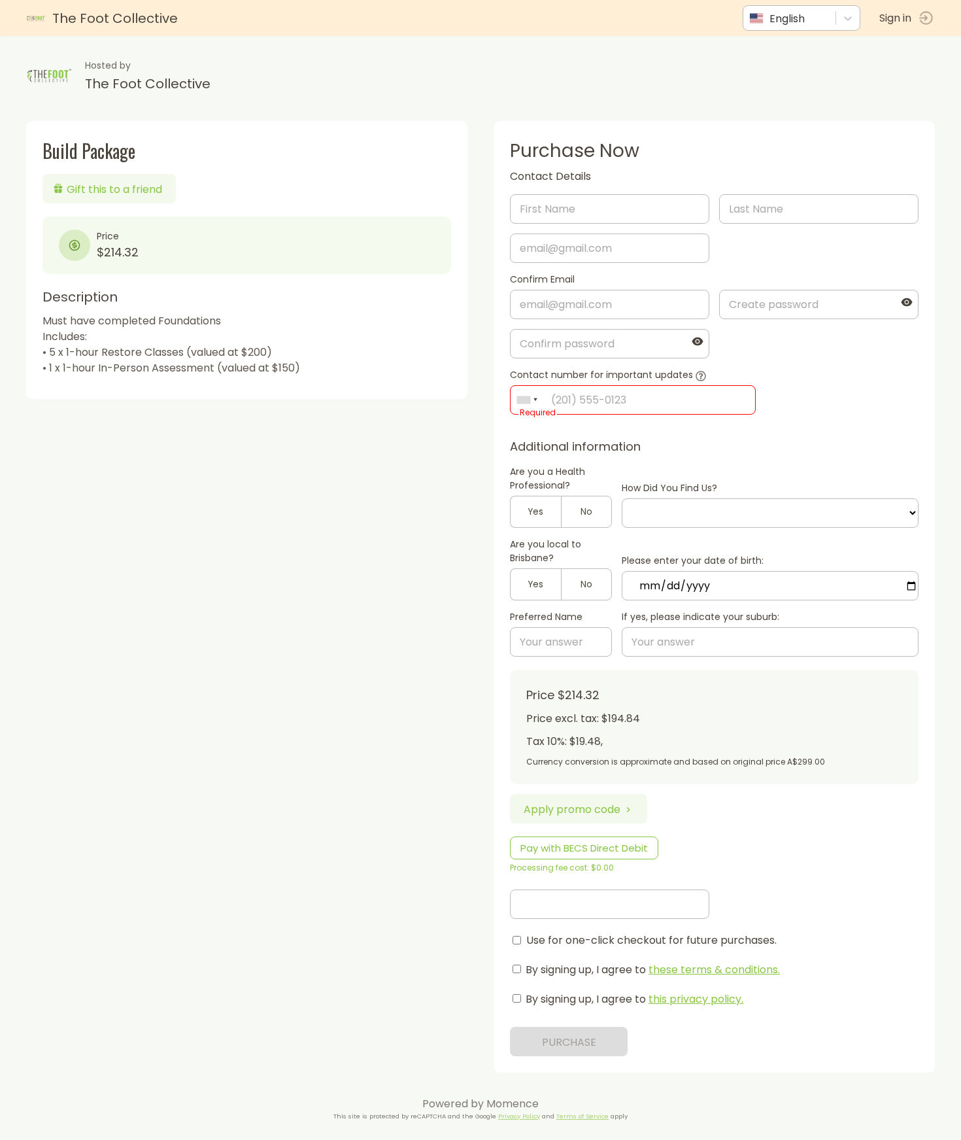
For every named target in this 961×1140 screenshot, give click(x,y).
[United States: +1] (527, 400)
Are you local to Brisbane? (545, 551)
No (586, 512)
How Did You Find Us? (669, 487)
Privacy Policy (519, 1116)
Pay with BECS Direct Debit (584, 848)
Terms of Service (582, 1116)
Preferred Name (546, 616)
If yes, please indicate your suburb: (700, 616)
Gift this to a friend (114, 189)
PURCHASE (569, 1042)
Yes (535, 512)
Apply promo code (572, 809)
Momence (512, 1103)
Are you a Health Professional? (547, 478)
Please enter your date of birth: (693, 560)
